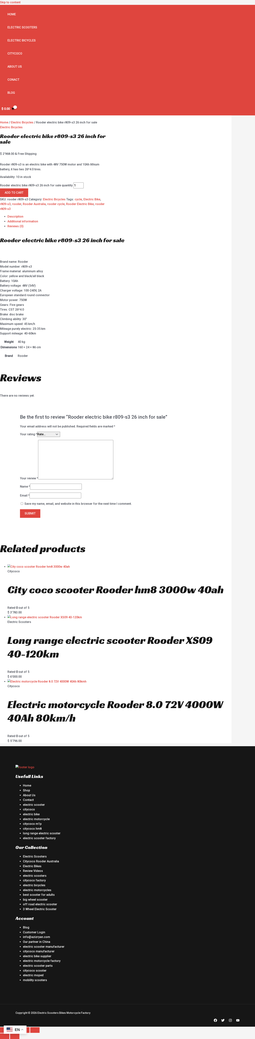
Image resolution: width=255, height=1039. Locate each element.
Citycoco (14, 53)
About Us (14, 66)
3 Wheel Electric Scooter (40, 909)
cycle (78, 199)
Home (11, 14)
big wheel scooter (35, 899)
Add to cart (14, 192)
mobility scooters (35, 980)
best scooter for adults (39, 895)
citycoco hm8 (32, 828)
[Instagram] (230, 1021)
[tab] (119, 216)
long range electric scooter (41, 833)
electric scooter (34, 805)
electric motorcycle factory (41, 961)
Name (25, 486)
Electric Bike (91, 199)
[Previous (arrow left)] (4, 1036)
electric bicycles (34, 885)
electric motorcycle (36, 819)
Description (15, 216)
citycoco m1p (32, 824)
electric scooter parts (38, 965)
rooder (16, 204)
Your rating (28, 434)
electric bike (31, 814)
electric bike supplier (37, 956)
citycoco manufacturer (39, 951)
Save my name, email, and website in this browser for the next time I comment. (78, 503)
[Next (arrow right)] (14, 1036)
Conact (13, 79)
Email (24, 495)
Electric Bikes (32, 866)
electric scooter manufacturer (43, 946)
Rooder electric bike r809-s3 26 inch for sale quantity (36, 185)
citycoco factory (34, 880)
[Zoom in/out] (35, 1030)
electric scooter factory (39, 838)
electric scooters (34, 875)
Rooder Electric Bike (80, 204)
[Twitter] (223, 1021)
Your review (29, 478)
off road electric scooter (40, 904)
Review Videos (33, 871)
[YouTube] (238, 1021)
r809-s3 (5, 204)
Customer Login (34, 932)
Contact (28, 800)
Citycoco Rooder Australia (41, 861)
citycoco (29, 809)
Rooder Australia (34, 204)
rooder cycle (56, 204)
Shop (26, 790)
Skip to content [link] (10, 2)
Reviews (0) (15, 226)
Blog (11, 92)
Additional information (22, 221)
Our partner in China (36, 942)
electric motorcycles (37, 890)
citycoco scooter (34, 970)
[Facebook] (215, 1021)
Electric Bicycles (21, 40)
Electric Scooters (22, 27)
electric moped (33, 975)
